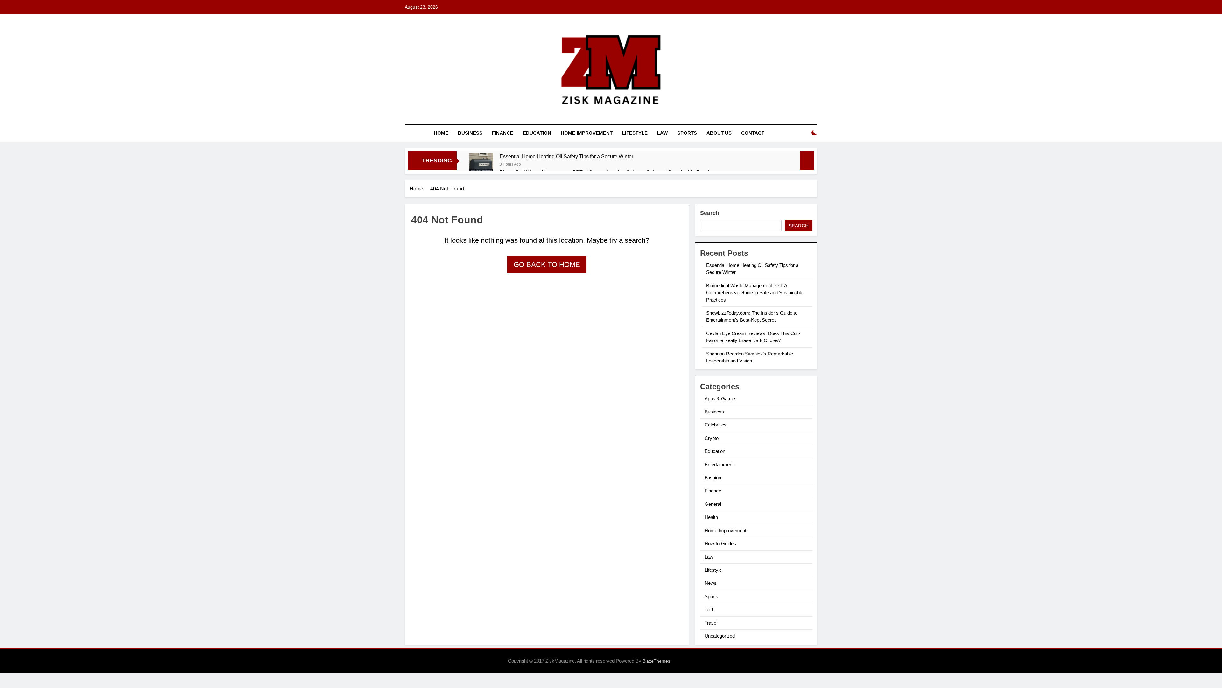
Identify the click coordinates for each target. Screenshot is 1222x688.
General (713, 504)
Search (709, 213)
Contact (752, 133)
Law (662, 133)
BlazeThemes (656, 660)
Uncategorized (720, 636)
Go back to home (547, 265)
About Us (719, 133)
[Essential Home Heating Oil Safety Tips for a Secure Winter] (481, 165)
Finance (502, 133)
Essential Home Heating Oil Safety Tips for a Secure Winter (566, 156)
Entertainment (719, 464)
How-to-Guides (720, 543)
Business (470, 133)
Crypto (712, 438)
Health (711, 517)
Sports (687, 133)
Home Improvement (587, 133)
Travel (711, 623)
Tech (709, 609)
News (711, 583)
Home (441, 133)
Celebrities (716, 424)
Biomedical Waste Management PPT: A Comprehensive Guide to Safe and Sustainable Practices (754, 293)
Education (537, 133)
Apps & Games (721, 398)
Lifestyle (635, 133)
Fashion (713, 477)
